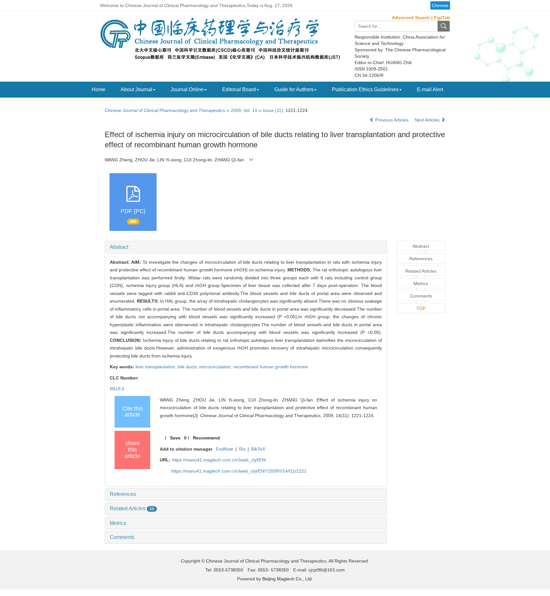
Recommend (206, 437)
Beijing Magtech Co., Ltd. (287, 578)
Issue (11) (273, 110)
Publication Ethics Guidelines (365, 89)
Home (98, 89)
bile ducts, (188, 366)
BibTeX (258, 449)
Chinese (440, 5)
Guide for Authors (294, 89)
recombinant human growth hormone (270, 366)
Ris (242, 449)
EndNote (224, 449)
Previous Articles (392, 119)
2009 (236, 110)
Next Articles (428, 119)
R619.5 (117, 388)
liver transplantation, (157, 366)
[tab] (246, 247)
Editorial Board (239, 89)
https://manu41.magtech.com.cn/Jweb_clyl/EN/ (219, 459)
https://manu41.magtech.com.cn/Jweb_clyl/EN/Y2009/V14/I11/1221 (239, 471)
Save (175, 437)
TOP (421, 308)
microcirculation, (216, 366)
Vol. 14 (250, 110)
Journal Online (187, 89)
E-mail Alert (430, 89)
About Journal (136, 89)
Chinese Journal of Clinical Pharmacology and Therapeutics (165, 110)
